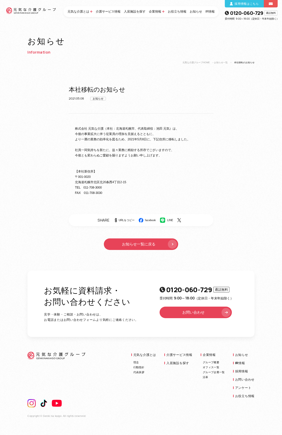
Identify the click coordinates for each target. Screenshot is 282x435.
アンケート (243, 387)
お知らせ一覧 (221, 62)
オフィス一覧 (211, 367)
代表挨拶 (138, 372)
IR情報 (210, 11)
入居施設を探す (135, 11)
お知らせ (196, 11)
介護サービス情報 (108, 11)
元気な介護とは (78, 11)
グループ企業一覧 (214, 372)
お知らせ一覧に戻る (138, 244)
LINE (170, 220)
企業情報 (155, 11)
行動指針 (138, 367)
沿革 (205, 377)
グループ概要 (211, 362)
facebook (150, 220)
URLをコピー (127, 220)
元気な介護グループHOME (196, 62)
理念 (136, 362)
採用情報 (241, 371)
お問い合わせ (193, 312)
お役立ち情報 (177, 11)
